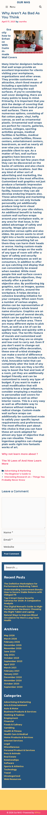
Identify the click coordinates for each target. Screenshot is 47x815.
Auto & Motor (11, 708)
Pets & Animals (12, 753)
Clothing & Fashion (14, 715)
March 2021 (10, 667)
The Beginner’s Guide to (17, 474)
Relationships (11, 760)
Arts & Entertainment (15, 705)
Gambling (9, 728)
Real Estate (10, 757)
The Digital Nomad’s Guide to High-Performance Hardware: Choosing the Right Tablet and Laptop (23, 609)
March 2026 (10, 639)
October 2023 (11, 658)
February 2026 (12, 642)
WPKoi (37, 812)
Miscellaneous (11, 747)
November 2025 (12, 648)
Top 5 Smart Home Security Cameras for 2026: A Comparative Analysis (22, 601)
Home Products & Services (18, 737)
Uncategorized (12, 776)
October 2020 (11, 683)
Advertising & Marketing (17, 471)
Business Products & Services (20, 711)
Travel (7, 773)
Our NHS (23, 2)
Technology (10, 769)
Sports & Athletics (14, 766)
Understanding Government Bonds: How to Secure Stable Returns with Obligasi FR (23, 592)
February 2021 (11, 671)
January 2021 (11, 674)
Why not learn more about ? (20, 454)
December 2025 (12, 645)
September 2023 (13, 661)
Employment (11, 718)
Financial (9, 721)
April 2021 (9, 664)
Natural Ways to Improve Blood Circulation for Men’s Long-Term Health (21, 618)
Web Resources (12, 779)
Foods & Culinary (13, 724)
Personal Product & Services (19, 750)
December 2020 (13, 677)
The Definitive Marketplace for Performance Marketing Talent (21, 585)
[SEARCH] (40, 7)
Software (9, 763)
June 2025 (9, 651)
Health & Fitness (13, 731)
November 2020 (13, 680)
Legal (7, 744)
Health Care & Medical (16, 734)
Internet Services (13, 740)
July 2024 (9, 655)
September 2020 (13, 687)
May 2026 (9, 635)
